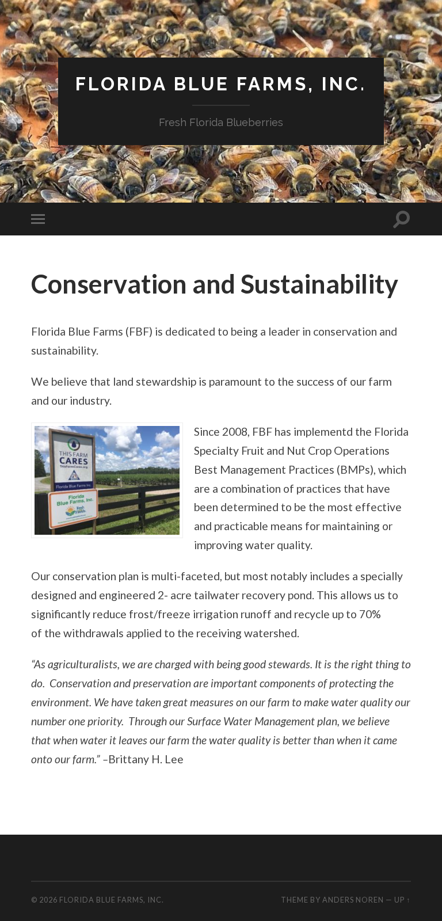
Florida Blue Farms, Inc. (221, 83)
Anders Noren (353, 899)
